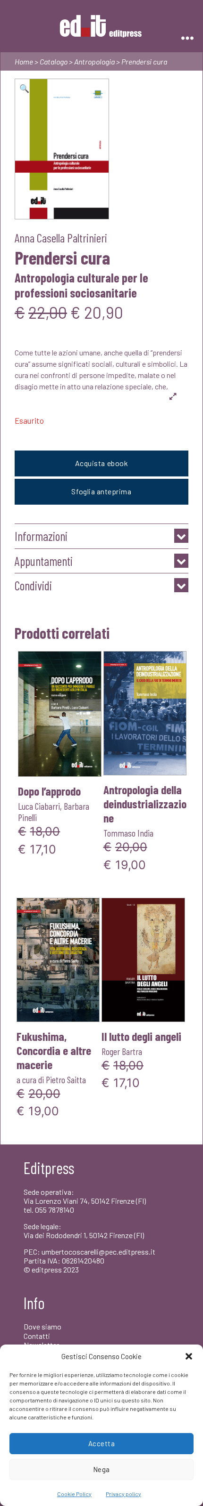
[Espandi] (173, 396)
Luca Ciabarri (39, 806)
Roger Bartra (122, 1051)
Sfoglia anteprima (101, 491)
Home (24, 61)
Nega (101, 1469)
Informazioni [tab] (41, 536)
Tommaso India (128, 832)
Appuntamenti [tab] (44, 561)
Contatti (37, 1335)
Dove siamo (42, 1326)
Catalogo (54, 61)
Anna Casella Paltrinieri (61, 237)
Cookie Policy (74, 1493)
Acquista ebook (101, 463)
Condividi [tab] (33, 585)
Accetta (101, 1443)
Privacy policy (123, 1493)
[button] (189, 1356)
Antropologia (94, 61)
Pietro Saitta (66, 1079)
